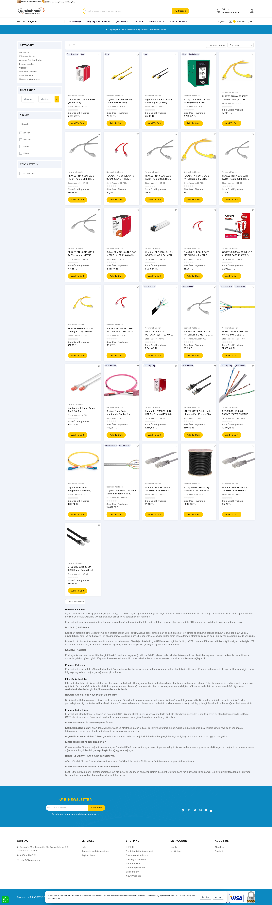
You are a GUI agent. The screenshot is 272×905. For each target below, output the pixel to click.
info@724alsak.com (31, 860)
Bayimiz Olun (88, 855)
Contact (219, 851)
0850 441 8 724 (28, 855)
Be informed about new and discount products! (75, 814)
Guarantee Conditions (137, 855)
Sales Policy (132, 871)
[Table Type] (73, 45)
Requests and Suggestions (95, 851)
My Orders (175, 851)
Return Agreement (135, 867)
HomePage (75, 21)
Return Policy (133, 863)
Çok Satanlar (122, 21)
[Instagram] (200, 810)
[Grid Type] (69, 45)
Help (83, 847)
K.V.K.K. (130, 847)
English (221, 21)
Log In (173, 847)
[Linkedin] (211, 810)
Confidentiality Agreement (139, 851)
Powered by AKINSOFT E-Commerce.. (36, 897)
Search (182, 11)
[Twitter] (189, 810)
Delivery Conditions (136, 859)
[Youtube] (206, 810)
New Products (133, 875)
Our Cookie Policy (183, 896)
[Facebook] (182, 810)
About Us (219, 847)
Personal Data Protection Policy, (130, 896)
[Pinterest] (194, 810)
